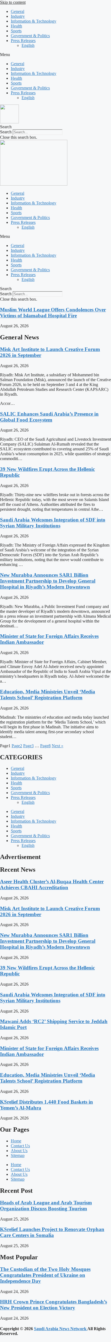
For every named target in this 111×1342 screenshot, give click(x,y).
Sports (16, 31)
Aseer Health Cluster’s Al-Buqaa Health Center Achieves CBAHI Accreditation (52, 884)
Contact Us (20, 1145)
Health (16, 26)
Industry (18, 16)
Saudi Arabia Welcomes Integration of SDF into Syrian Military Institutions (52, 523)
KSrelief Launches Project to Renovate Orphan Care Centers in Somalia (52, 1232)
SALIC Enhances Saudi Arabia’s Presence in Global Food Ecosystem (49, 417)
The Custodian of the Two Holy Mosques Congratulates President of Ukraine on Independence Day (45, 1275)
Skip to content (13, 2)
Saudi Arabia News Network (60, 1328)
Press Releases (23, 40)
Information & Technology (33, 21)
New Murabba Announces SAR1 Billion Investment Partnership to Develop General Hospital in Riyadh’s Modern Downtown (47, 581)
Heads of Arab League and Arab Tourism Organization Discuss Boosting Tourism (46, 1205)
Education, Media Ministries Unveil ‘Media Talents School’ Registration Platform (47, 694)
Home (16, 1141)
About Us (19, 1150)
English (28, 45)
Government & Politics (30, 35)
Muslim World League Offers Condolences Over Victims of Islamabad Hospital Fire (53, 312)
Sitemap (18, 1155)
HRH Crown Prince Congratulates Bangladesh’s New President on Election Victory (53, 1304)
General (17, 11)
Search (6, 132)
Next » (57, 745)
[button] (55, 54)
